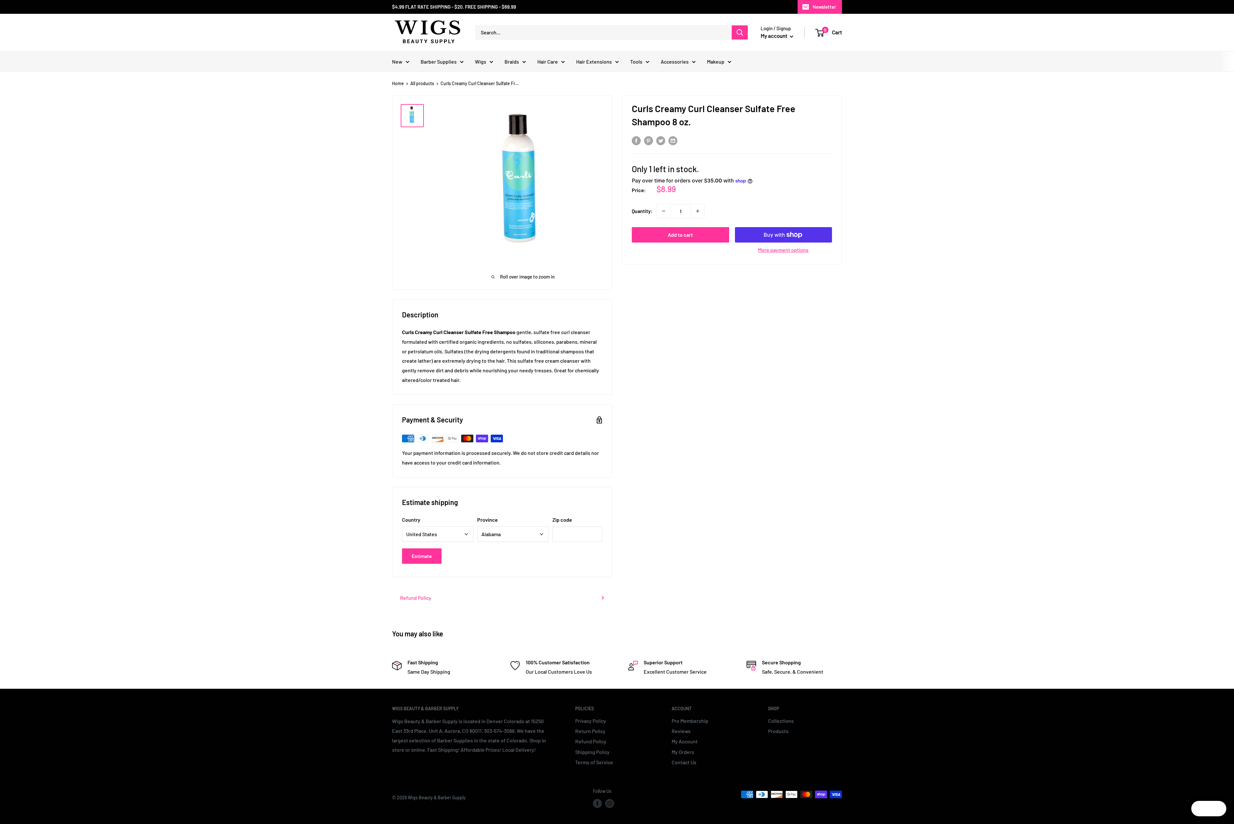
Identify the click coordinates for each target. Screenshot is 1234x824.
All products (422, 83)
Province (487, 520)
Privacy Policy (590, 721)
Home (398, 83)
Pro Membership (690, 721)
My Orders (683, 752)
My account (774, 35)
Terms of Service (594, 762)
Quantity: (642, 211)
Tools (636, 61)
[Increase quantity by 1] (697, 211)
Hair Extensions (594, 61)
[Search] (740, 32)
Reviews (681, 731)
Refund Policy (415, 598)
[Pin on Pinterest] (648, 141)
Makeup (715, 61)
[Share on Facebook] (636, 141)
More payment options (783, 250)
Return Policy (590, 731)
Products (778, 731)
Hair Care (547, 61)
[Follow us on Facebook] (597, 803)
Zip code (562, 520)
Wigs (480, 61)
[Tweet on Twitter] (660, 141)
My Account (685, 741)
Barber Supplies (439, 61)
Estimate (422, 556)
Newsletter (824, 7)
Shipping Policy (592, 752)
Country (411, 520)
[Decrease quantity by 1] (663, 211)
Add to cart (680, 235)
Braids (512, 61)
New (397, 61)
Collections (781, 721)
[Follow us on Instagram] (609, 803)
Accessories (675, 61)
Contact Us (684, 762)
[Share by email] (672, 141)
